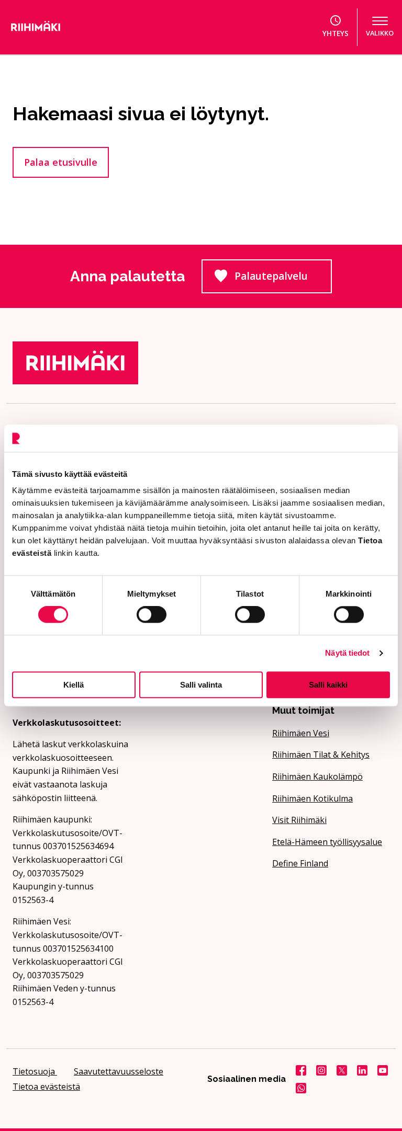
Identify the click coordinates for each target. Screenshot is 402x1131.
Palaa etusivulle (60, 162)
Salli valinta (201, 684)
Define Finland (300, 863)
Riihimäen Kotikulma (312, 798)
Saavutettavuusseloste (118, 1071)
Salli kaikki (328, 684)
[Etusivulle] (63, 27)
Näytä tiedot (347, 652)
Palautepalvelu (283, 279)
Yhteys (335, 33)
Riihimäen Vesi (300, 733)
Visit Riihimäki (299, 820)
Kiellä (73, 684)
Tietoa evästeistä (46, 1086)
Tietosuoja (35, 1071)
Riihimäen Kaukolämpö (317, 776)
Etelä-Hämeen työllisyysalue (327, 842)
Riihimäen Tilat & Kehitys (321, 754)
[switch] (151, 614)
